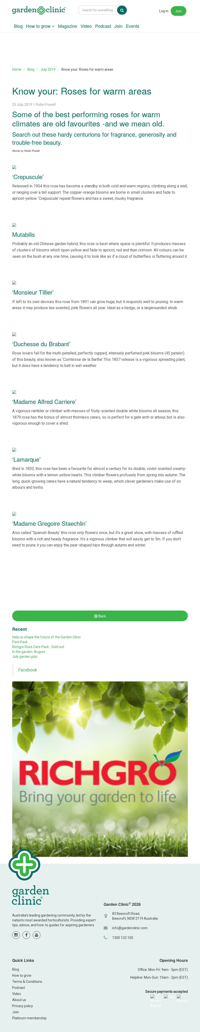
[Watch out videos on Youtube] (36, 935)
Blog (18, 26)
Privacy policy (22, 1006)
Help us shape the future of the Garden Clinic (46, 637)
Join (178, 11)
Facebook (27, 670)
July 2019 (47, 69)
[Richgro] (100, 769)
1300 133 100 (122, 938)
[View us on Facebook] (26, 935)
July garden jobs (24, 657)
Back (101, 615)
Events (132, 26)
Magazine (67, 26)
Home (16, 69)
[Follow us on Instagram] (16, 935)
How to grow (39, 26)
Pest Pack (20, 642)
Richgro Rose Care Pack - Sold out (38, 647)
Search (125, 10)
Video (86, 26)
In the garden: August (28, 652)
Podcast (103, 26)
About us (19, 1000)
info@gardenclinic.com (130, 928)
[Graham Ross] (39, 11)
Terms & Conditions (27, 982)
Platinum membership (29, 1018)
